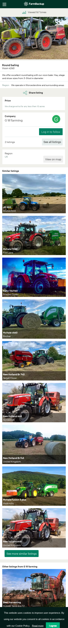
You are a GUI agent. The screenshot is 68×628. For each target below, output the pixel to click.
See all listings (52, 142)
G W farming (14, 120)
